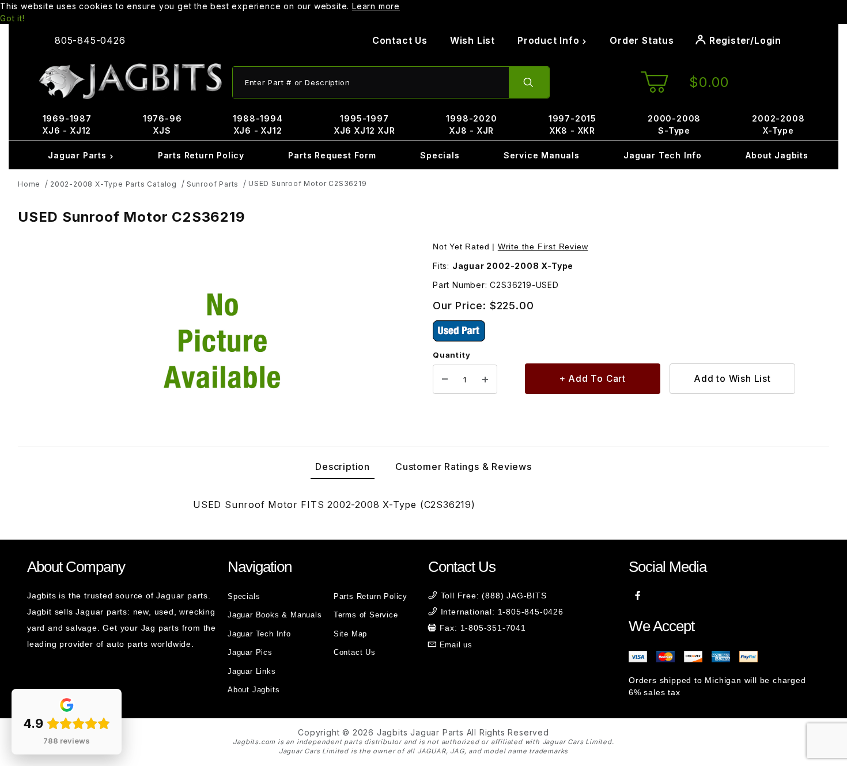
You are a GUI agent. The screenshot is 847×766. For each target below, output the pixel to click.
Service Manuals (542, 155)
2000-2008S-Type (674, 124)
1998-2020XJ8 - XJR (471, 124)
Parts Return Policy (201, 155)
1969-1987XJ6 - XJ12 (67, 124)
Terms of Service (366, 614)
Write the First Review (543, 246)
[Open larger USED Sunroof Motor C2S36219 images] (221, 341)
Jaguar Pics (250, 652)
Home (29, 184)
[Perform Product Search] (529, 82)
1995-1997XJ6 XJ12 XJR (364, 124)
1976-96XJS (162, 124)
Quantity (451, 354)
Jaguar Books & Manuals (275, 614)
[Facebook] (638, 595)
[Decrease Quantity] (444, 379)
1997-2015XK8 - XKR (572, 124)
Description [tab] (342, 466)
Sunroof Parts (213, 184)
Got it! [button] (12, 18)
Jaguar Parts (78, 155)
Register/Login (743, 40)
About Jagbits (777, 155)
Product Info (549, 40)
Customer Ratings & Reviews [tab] (463, 466)
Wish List (472, 40)
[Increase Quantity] (485, 379)
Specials (439, 155)
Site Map (350, 634)
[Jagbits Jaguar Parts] (129, 81)
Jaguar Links (252, 671)
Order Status (642, 40)
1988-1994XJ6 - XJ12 (257, 124)
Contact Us (400, 40)
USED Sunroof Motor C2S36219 (307, 183)
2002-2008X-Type (778, 124)
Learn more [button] (376, 6)
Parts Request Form (332, 155)
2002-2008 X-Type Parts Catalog (113, 184)
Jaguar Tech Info (662, 155)
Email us (456, 644)
